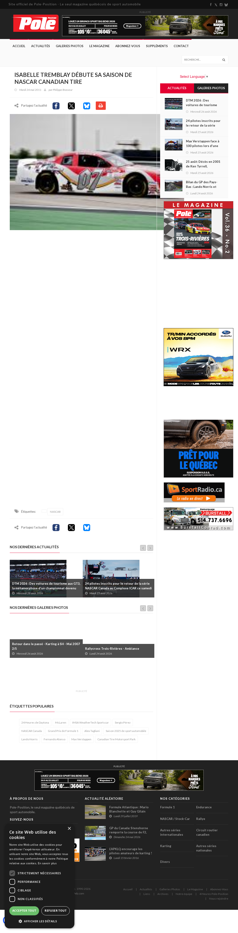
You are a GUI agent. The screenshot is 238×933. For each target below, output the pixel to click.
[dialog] (39, 876)
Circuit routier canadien (207, 832)
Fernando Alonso (54, 739)
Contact (181, 46)
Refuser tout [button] (55, 911)
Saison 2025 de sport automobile (126, 731)
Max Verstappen (81, 739)
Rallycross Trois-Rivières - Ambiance (39, 648)
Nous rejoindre (218, 898)
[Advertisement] (94, 676)
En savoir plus (47, 863)
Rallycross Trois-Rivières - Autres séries (115, 648)
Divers (165, 862)
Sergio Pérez (123, 722)
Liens (146, 894)
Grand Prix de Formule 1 (63, 731)
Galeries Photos (69, 46)
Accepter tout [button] (24, 911)
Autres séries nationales (206, 848)
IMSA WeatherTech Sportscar (90, 722)
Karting (165, 846)
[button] (39, 921)
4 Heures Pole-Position (213, 894)
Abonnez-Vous (127, 46)
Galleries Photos (169, 889)
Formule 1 (167, 807)
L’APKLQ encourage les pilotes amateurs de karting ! (130, 851)
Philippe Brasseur (63, 89)
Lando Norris (29, 739)
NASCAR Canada (31, 731)
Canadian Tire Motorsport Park (116, 739)
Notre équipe (184, 894)
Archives (163, 894)
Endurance (204, 807)
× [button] (69, 828)
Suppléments (157, 46)
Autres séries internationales (171, 832)
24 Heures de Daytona (35, 722)
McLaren (60, 722)
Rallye (200, 819)
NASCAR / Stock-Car (175, 819)
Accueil (19, 46)
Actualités (40, 46)
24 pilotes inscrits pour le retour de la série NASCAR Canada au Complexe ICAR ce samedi (45, 586)
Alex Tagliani (92, 731)
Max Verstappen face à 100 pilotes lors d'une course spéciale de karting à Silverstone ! (118, 586)
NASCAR (55, 511)
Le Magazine (99, 46)
